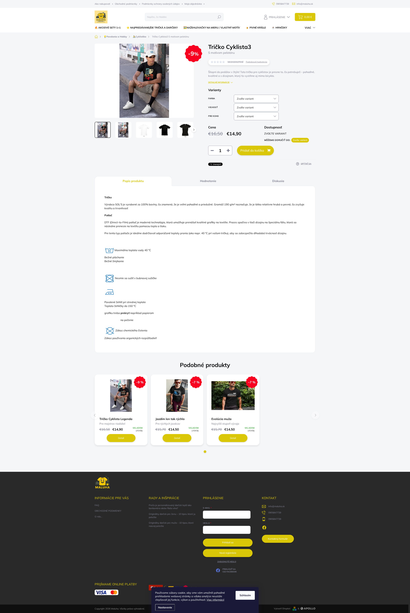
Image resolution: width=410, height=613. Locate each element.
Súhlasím (245, 595)
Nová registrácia (227, 552)
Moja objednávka (193, 3)
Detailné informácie (219, 82)
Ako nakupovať (102, 3)
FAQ (97, 505)
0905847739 (274, 512)
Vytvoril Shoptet (282, 608)
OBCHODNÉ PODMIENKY (108, 510)
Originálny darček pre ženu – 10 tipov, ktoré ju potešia (172, 516)
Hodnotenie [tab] (208, 181)
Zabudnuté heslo (226, 561)
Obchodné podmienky (126, 3)
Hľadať (219, 17)
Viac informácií (215, 599)
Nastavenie (165, 607)
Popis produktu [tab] (133, 181)
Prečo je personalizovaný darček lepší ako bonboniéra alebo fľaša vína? (170, 507)
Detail (121, 438)
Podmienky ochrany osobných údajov (161, 3)
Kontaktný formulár (278, 538)
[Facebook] (264, 527)
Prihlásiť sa (227, 542)
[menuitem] (109, 27)
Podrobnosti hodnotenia (256, 62)
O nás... (98, 516)
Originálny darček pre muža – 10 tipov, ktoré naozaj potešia (171, 524)
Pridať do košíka (252, 150)
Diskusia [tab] (278, 181)
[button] (205, 451)
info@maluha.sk (276, 506)
